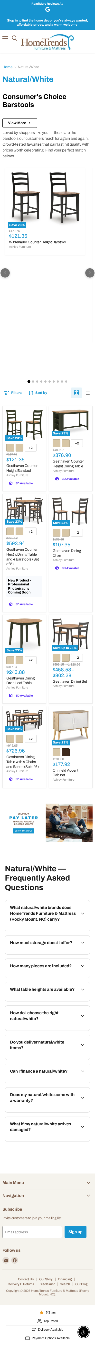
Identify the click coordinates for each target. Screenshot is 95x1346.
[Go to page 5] (45, 381)
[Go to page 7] (54, 381)
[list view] (87, 393)
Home (7, 67)
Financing (65, 1279)
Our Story (46, 1279)
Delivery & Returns (21, 1284)
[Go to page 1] (29, 381)
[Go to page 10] (66, 381)
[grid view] (76, 393)
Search (65, 1284)
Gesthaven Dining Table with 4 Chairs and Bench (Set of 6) (22, 761)
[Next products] (90, 273)
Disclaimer (47, 1284)
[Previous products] (5, 273)
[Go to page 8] (58, 381)
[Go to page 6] (49, 381)
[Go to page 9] (62, 381)
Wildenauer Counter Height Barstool (37, 242)
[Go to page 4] (41, 381)
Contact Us (26, 1279)
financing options (44, 1082)
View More (17, 123)
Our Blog (81, 1284)
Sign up (75, 1232)
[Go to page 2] (33, 381)
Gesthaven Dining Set (70, 681)
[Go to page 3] (37, 381)
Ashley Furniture (20, 246)
